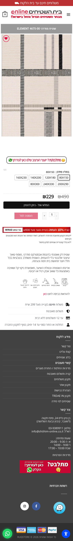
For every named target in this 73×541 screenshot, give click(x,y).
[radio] (64, 177)
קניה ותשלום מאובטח (58, 374)
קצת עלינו (64, 352)
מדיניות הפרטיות (61, 455)
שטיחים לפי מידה (61, 401)
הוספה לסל (26, 216)
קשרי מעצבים (62, 363)
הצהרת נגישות (62, 390)
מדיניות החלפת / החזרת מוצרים (53, 368)
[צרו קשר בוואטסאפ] (7, 533)
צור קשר (65, 346)
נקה (4, 169)
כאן (45, 294)
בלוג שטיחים (63, 357)
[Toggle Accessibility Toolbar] (65, 533)
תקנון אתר (64, 385)
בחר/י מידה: (62, 172)
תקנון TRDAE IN (61, 396)
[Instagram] (24, 506)
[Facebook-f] (36, 506)
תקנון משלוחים (62, 379)
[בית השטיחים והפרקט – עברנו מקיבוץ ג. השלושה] (36, 14)
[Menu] (68, 14)
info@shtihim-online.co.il (47, 431)
